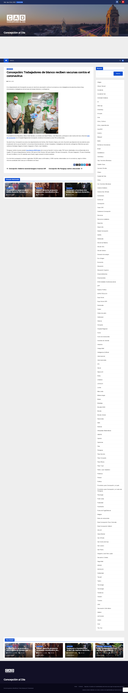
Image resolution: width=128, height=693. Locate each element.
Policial (99, 477)
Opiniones (100, 442)
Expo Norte (100, 297)
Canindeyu (100, 156)
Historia (99, 321)
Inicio (12, 60)
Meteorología (101, 395)
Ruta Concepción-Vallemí (104, 526)
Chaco (99, 172)
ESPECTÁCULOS (102, 293)
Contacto (81, 686)
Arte (98, 117)
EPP (98, 285)
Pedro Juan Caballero (103, 469)
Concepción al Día (14, 32)
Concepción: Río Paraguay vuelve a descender (64, 169)
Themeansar (31, 688)
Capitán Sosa (101, 164)
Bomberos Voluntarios (103, 145)
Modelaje (100, 403)
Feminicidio (100, 305)
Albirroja (99, 105)
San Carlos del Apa (103, 542)
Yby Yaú (99, 628)
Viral (98, 624)
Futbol (99, 309)
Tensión (99, 596)
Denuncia (100, 215)
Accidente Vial (101, 94)
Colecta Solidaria (102, 188)
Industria (99, 344)
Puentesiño (100, 506)
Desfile (99, 235)
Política (99, 481)
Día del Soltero (101, 250)
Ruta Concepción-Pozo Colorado (107, 522)
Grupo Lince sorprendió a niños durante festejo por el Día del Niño (18, 192)
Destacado (100, 239)
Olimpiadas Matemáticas (104, 430)
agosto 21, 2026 (42, 652)
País (98, 446)
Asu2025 (99, 129)
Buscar (99, 68)
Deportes (100, 223)
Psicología (100, 495)
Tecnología (100, 589)
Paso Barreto (101, 454)
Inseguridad (100, 348)
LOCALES (100, 383)
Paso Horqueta (101, 458)
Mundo (99, 411)
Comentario (100, 195)
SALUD (99, 530)
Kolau (99, 376)
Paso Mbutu (100, 462)
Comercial (100, 199)
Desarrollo (100, 227)
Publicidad (100, 502)
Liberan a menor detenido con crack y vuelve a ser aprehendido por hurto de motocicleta (103, 689)
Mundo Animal (101, 415)
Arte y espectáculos (103, 125)
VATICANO (100, 616)
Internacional (101, 356)
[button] (120, 60)
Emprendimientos (102, 274)
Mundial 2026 (101, 407)
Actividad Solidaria (102, 98)
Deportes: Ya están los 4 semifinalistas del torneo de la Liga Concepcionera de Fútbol (104, 686)
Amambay (100, 109)
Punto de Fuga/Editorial (104, 510)
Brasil (99, 148)
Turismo (99, 600)
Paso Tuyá (100, 466)
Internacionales (101, 360)
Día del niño (100, 246)
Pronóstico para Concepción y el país (108, 485)
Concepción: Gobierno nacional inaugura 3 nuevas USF (27, 169)
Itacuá (99, 368)
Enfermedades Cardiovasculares (106, 282)
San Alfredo (100, 538)
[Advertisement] (64, 47)
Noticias (99, 426)
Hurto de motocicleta (103, 336)
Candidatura (100, 152)
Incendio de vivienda (103, 340)
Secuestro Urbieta (102, 557)
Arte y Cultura (101, 121)
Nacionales (100, 419)
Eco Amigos (100, 258)
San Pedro (100, 549)
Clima (99, 180)
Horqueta (100, 325)
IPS (98, 364)
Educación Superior (103, 270)
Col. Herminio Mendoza (104, 184)
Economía (100, 262)
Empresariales (101, 278)
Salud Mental (101, 534)
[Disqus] (49, 220)
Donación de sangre (103, 254)
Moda (99, 399)
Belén (99, 141)
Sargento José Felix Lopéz (105, 553)
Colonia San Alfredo (103, 192)
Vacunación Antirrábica (104, 608)
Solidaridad (100, 573)
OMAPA (99, 434)
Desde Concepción (102, 231)
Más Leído (100, 391)
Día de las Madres (102, 242)
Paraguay (100, 450)
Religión (99, 514)
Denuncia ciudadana (103, 219)
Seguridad (100, 561)
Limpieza (99, 379)
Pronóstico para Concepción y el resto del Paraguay (109, 490)
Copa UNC (100, 207)
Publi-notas (100, 498)
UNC (98, 604)
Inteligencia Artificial (103, 352)
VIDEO (99, 620)
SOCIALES (100, 569)
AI (98, 102)
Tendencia (100, 592)
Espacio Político (102, 289)
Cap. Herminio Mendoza (104, 160)
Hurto (99, 332)
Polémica (100, 473)
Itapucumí (100, 372)
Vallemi (99, 612)
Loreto (99, 387)
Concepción (9, 188)
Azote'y (99, 133)
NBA (98, 422)
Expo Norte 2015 (102, 301)
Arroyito (99, 113)
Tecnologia (100, 585)
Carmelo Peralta (102, 168)
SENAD (99, 565)
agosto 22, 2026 (12, 652)
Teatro (99, 581)
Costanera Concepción (104, 211)
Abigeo (99, 82)
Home (75, 686)
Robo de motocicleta (103, 518)
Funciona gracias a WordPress (11, 688)
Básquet (99, 137)
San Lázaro (100, 545)
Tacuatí (99, 577)
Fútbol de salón (101, 313)
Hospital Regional (102, 329)
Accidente (100, 90)
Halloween (100, 317)
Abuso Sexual (101, 86)
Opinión (99, 438)
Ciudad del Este (101, 176)
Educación (100, 266)
